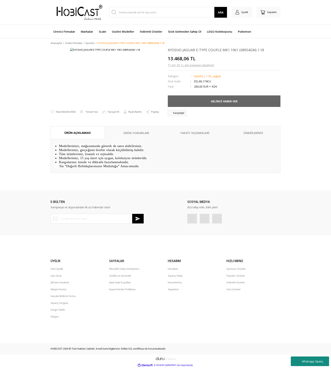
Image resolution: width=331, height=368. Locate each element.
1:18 (208, 76)
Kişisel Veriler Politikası (122, 289)
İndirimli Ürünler (235, 282)
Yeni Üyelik (57, 268)
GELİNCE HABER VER (224, 101)
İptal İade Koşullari (120, 282)
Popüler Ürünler (235, 275)
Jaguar (217, 76)
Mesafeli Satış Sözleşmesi (124, 268)
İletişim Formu (58, 289)
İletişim (55, 316)
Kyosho (198, 76)
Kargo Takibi (58, 309)
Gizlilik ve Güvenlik (120, 275)
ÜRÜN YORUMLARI (136, 133)
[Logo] (77, 12)
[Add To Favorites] (63, 112)
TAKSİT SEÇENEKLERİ (194, 133)
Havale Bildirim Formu (63, 296)
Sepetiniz (173, 289)
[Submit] (138, 218)
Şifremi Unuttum (60, 282)
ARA (221, 12)
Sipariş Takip (175, 275)
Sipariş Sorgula (59, 303)
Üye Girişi (56, 275)
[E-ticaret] (165, 365)
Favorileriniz (175, 282)
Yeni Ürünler (233, 289)
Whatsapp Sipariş (312, 361)
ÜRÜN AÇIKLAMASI (77, 133)
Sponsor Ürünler (236, 268)
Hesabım (173, 268)
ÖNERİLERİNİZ (253, 133)
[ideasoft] (145, 365)
